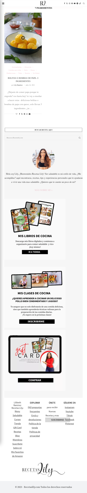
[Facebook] (64, 3)
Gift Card (17, 427)
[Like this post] (16, 114)
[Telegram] (77, 3)
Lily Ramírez (18, 85)
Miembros (17, 439)
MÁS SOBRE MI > (43, 190)
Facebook (69, 419)
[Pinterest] (72, 3)
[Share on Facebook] (19, 114)
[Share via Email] (29, 114)
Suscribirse (57, 420)
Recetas (17, 431)
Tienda (17, 423)
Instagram (69, 407)
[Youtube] (74, 3)
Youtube (70, 411)
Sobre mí (17, 447)
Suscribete (17, 443)
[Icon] (23, 37)
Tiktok (69, 415)
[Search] (84, 3)
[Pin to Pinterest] (24, 114)
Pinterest (69, 423)
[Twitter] (67, 3)
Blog (17, 435)
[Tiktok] (80, 3)
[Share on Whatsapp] (27, 114)
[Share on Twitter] (22, 114)
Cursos (17, 419)
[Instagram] (69, 3)
